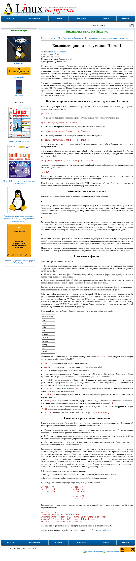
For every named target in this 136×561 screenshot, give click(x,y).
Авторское (81, 18)
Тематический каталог (72, 38)
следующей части (104, 530)
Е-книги (58, 18)
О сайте (125, 18)
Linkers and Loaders (58, 52)
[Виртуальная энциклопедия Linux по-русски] (68, 9)
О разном (105, 18)
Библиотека (34, 18)
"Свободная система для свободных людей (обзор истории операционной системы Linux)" (19, 218)
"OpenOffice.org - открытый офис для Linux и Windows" (19, 182)
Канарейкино (19, 96)
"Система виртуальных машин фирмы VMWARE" (19, 261)
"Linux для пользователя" (19, 141)
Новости (10, 18)
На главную (46, 38)
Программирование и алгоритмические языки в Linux (106, 38)
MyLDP (57, 38)
